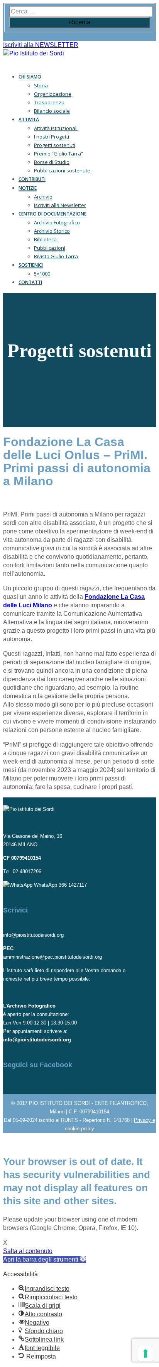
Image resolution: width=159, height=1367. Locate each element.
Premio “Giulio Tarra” (58, 153)
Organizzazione (52, 93)
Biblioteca (45, 239)
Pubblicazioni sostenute (62, 170)
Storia (41, 85)
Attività (29, 119)
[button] (44, 1259)
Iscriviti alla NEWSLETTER (40, 45)
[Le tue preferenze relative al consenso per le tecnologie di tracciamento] (145, 1353)
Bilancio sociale (52, 110)
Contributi (32, 179)
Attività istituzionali (56, 128)
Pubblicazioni (49, 247)
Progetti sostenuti (54, 145)
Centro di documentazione (52, 214)
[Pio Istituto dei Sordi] (33, 53)
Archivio (43, 196)
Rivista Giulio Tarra (56, 256)
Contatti (30, 282)
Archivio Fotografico (57, 222)
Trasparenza (49, 102)
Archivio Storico (52, 230)
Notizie (28, 188)
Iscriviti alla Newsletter (60, 205)
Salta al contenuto (27, 1251)
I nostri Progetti (51, 136)
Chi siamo (30, 77)
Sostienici (31, 265)
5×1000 (42, 273)
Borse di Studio (51, 162)
